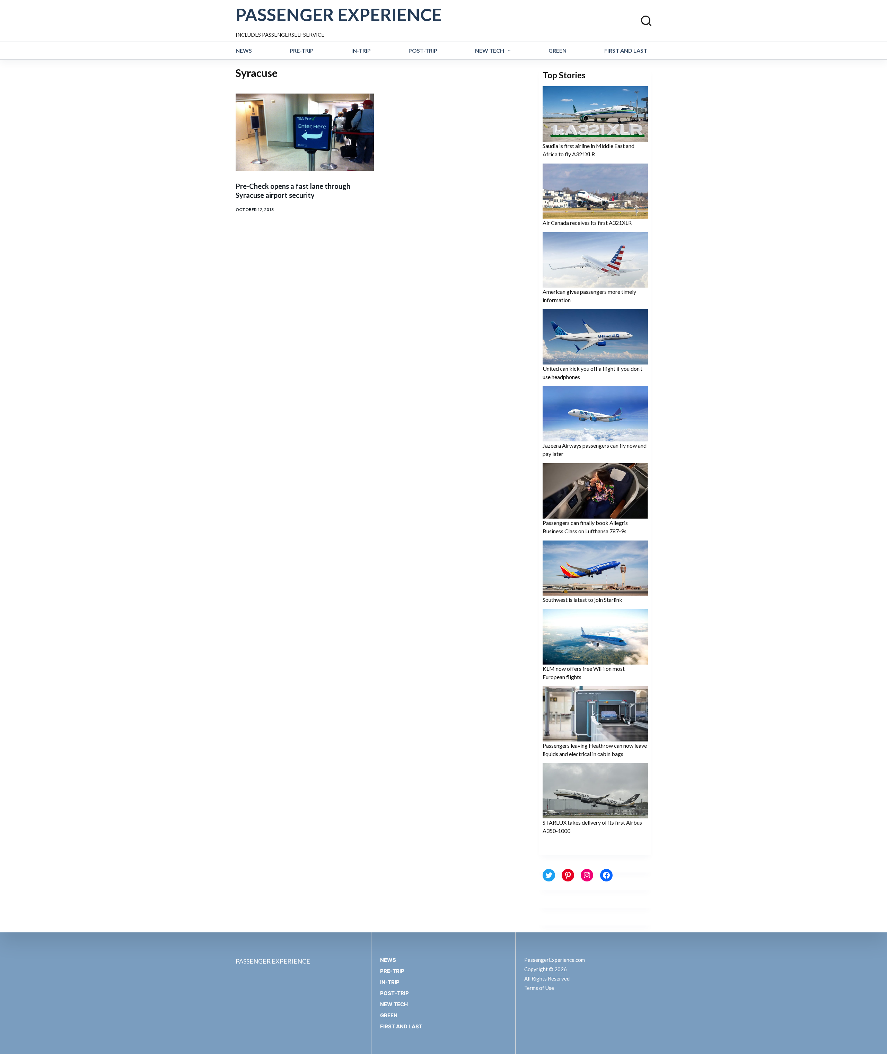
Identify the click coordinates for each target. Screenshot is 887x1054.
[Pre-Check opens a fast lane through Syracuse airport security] (305, 132)
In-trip (361, 50)
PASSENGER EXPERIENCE (339, 14)
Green (557, 50)
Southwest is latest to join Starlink (582, 599)
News (244, 50)
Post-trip (423, 50)
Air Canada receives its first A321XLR (587, 222)
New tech (489, 50)
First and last (625, 50)
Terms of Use (539, 988)
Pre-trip (302, 50)
